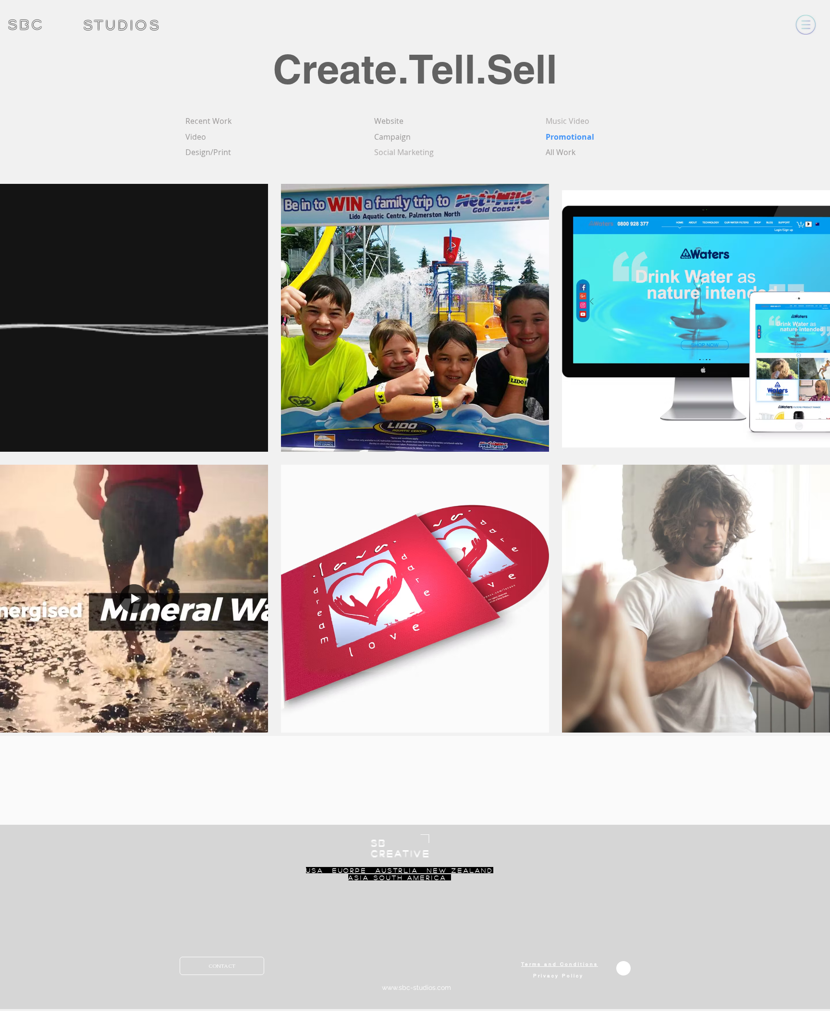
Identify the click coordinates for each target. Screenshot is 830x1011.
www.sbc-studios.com (416, 987)
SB (379, 843)
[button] (806, 25)
